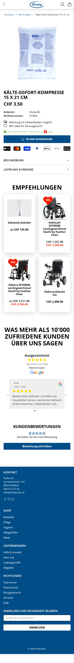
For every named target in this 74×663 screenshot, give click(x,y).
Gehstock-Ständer (19, 222)
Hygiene (8, 527)
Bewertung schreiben (37, 446)
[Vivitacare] (37, 4)
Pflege (7, 522)
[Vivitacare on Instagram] (8, 499)
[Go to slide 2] (37, 410)
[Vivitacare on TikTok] (12, 499)
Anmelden (37, 627)
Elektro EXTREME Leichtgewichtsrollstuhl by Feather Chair (19, 289)
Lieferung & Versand (19, 169)
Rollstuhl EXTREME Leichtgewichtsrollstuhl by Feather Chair (54, 228)
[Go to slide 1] (34, 410)
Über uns (8, 557)
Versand (8, 597)
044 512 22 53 (11, 488)
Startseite (9, 15)
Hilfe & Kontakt (12, 552)
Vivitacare (41, 648)
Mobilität (8, 517)
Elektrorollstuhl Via (54, 293)
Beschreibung (14, 160)
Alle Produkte (24, 15)
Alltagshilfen (10, 532)
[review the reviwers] (60, 385)
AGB (6, 602)
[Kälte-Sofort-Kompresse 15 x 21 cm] (37, 53)
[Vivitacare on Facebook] (5, 499)
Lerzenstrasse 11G (14, 481)
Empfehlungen (37, 187)
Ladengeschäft (11, 562)
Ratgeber (8, 567)
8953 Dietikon (11, 485)
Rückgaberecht (12, 592)
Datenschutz (10, 587)
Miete (6, 537)
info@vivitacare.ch (14, 492)
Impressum (10, 582)
